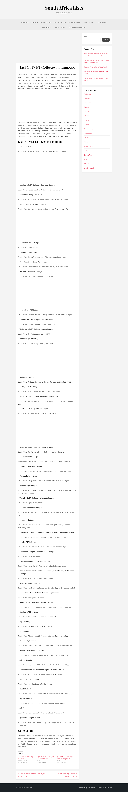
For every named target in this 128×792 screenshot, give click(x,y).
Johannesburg (88, 129)
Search (86, 36)
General (86, 124)
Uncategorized (89, 168)
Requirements (88, 146)
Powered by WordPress (87, 787)
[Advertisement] (47, 48)
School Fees (88, 155)
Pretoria (86, 137)
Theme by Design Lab (105, 787)
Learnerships (88, 133)
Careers (86, 107)
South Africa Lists (64, 8)
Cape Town (87, 103)
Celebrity (87, 111)
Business (87, 98)
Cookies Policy (101, 22)
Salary (86, 150)
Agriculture (87, 94)
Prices (86, 142)
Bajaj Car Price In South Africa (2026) (95, 67)
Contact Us (88, 22)
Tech (85, 159)
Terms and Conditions (77, 27)
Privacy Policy (60, 27)
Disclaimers (46, 27)
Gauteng (87, 120)
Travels (86, 164)
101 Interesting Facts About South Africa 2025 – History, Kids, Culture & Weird (50, 22)
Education (87, 116)
